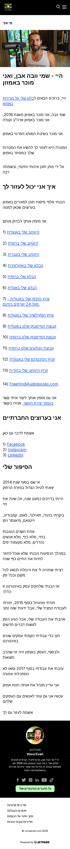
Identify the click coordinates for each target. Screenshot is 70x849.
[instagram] (30, 780)
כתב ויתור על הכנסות (20, 816)
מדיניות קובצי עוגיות (20, 822)
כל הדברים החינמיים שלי (35, 788)
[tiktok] (51, 780)
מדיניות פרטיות (16, 805)
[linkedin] (37, 780)
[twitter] (23, 780)
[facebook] (18, 780)
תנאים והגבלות (16, 810)
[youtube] (44, 780)
